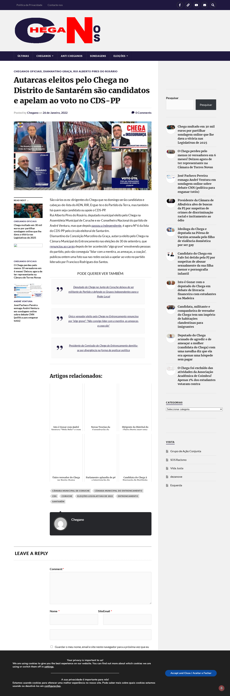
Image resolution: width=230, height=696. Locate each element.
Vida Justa (176, 468)
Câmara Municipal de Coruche (71, 491)
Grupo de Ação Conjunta (185, 451)
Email (107, 611)
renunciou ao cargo (62, 246)
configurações (52, 686)
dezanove (176, 476)
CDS (54, 496)
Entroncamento (128, 496)
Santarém (58, 501)
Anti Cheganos (71, 56)
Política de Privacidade (29, 4)
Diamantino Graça (57, 71)
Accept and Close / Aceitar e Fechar (191, 673)
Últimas (23, 56)
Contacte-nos (55, 4)
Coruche (67, 496)
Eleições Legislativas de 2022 (95, 496)
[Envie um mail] (204, 5)
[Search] (213, 5)
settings (49, 666)
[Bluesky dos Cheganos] (188, 5)
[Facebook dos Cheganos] (180, 5)
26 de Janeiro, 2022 (55, 112)
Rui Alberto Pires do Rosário (95, 71)
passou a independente (106, 225)
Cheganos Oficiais (28, 71)
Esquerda (176, 485)
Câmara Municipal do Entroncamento (118, 491)
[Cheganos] (115, 30)
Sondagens (98, 56)
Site (100, 611)
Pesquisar (172, 98)
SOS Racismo (178, 459)
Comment (57, 569)
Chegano (32, 112)
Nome (54, 611)
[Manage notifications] (221, 688)
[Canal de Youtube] (196, 5)
